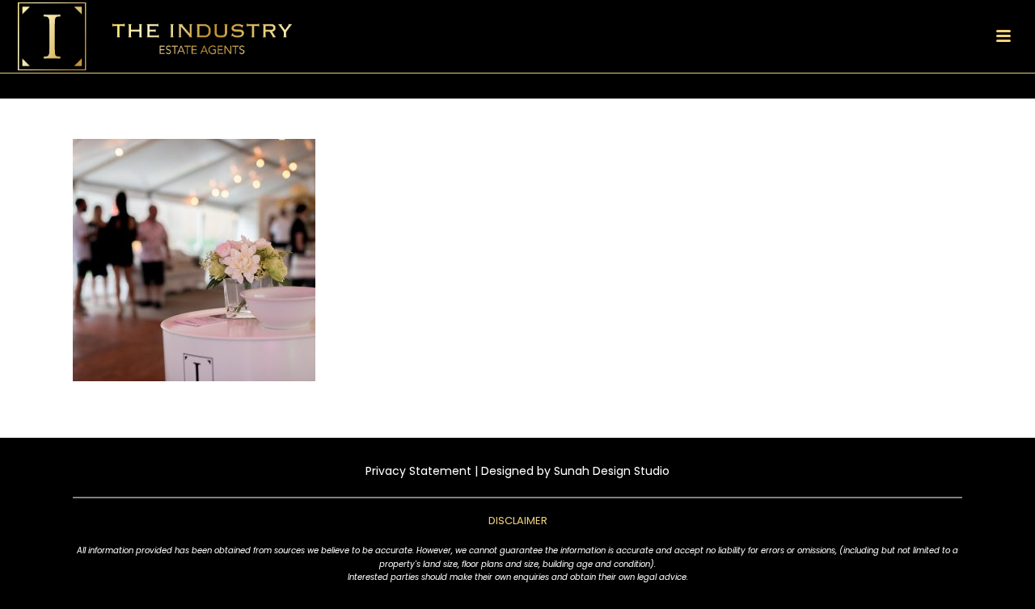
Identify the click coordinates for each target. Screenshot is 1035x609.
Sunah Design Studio (612, 471)
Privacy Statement (418, 471)
